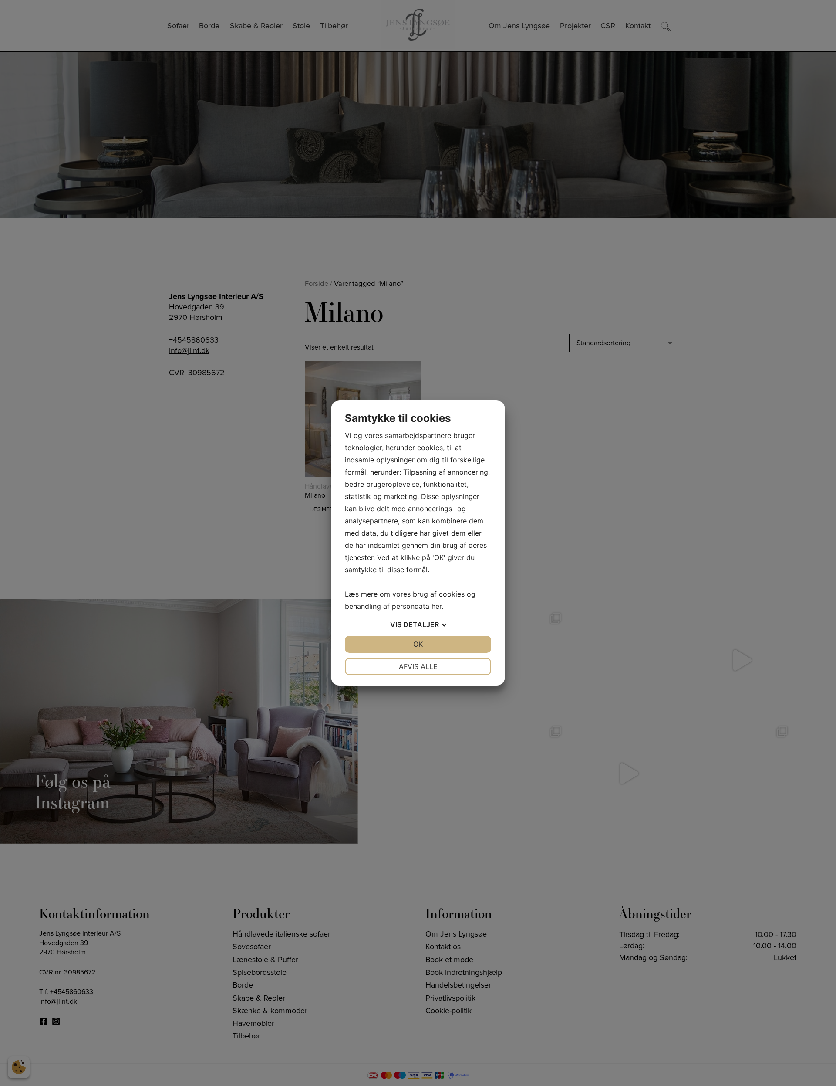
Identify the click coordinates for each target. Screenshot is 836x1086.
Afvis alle (418, 666)
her (436, 606)
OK (418, 644)
